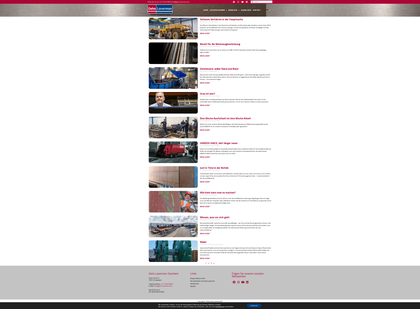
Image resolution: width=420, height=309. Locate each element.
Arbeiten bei (194, 283)
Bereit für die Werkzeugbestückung (220, 44)
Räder (203, 242)
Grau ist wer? (207, 94)
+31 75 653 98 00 (165, 2)
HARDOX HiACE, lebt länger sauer (219, 143)
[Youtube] (242, 2)
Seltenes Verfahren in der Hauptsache (221, 19)
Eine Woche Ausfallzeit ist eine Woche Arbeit (225, 118)
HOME (205, 10)
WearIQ (192, 286)
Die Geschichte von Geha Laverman (202, 281)
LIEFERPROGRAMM (217, 10)
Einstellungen (220, 306)
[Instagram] (238, 2)
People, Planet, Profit (197, 278)
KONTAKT (257, 10)
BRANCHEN (232, 10)
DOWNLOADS (246, 10)
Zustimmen (254, 305)
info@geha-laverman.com (180, 2)
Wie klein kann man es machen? (218, 192)
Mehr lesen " (205, 33)
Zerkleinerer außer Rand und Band (219, 69)
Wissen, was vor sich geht (214, 217)
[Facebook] (234, 2)
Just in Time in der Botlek (214, 168)
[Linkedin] (246, 2)
